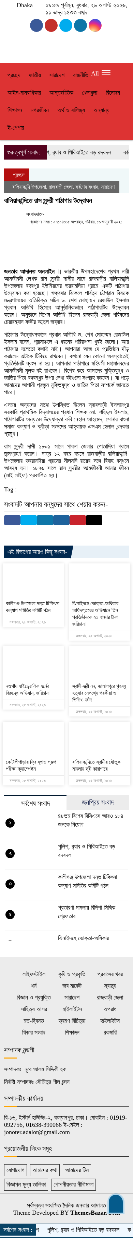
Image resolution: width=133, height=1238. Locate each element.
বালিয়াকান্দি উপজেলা (29, 187)
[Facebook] (12, 520)
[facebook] (36, 25)
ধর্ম (33, 985)
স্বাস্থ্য (110, 985)
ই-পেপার (16, 127)
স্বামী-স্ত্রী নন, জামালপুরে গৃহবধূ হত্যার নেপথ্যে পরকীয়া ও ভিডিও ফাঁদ (99, 693)
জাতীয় (35, 75)
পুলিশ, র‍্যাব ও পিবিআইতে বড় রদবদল (67, 152)
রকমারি (110, 1032)
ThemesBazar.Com (95, 1212)
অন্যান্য (101, 110)
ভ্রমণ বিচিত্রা (72, 1020)
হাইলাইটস (72, 1009)
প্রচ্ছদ (14, 75)
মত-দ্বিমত (34, 1020)
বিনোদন (113, 92)
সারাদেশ (56, 75)
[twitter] (80, 25)
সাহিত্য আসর (34, 1009)
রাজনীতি (80, 75)
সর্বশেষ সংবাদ (86, 187)
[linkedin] (95, 25)
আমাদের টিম (77, 1170)
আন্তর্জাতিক (61, 92)
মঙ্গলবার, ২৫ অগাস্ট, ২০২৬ (27, 622)
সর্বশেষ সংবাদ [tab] (35, 803)
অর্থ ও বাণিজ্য (71, 110)
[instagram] (65, 25)
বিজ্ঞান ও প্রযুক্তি (34, 997)
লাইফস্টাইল (34, 974)
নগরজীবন (40, 110)
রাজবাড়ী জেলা (61, 187)
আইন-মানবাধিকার (24, 92)
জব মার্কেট (72, 985)
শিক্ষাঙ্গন (15, 110)
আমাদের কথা (44, 1170)
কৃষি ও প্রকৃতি (72, 974)
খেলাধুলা (89, 92)
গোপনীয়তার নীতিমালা (73, 1184)
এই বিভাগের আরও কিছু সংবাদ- (37, 551)
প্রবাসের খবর (110, 974)
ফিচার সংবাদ (33, 1032)
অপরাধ (110, 1009)
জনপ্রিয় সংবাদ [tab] (98, 802)
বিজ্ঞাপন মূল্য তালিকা (26, 1184)
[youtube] (51, 25)
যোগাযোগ (15, 1170)
